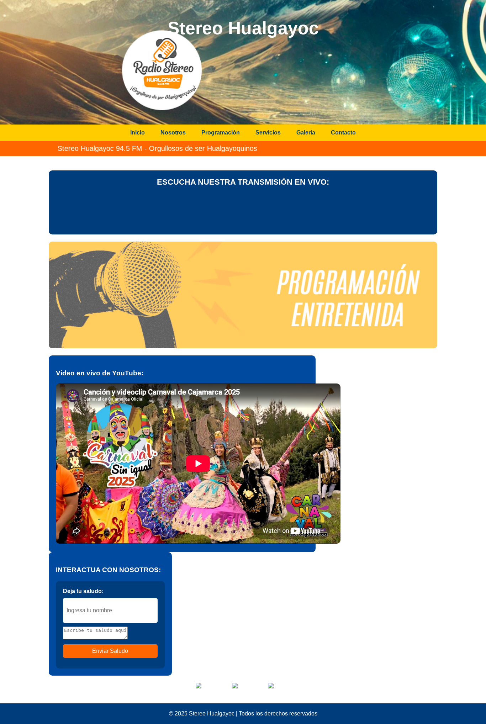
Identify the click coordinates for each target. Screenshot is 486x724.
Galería (305, 133)
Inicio (137, 133)
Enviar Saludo (110, 651)
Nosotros (173, 133)
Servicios (268, 133)
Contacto (343, 133)
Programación (220, 133)
